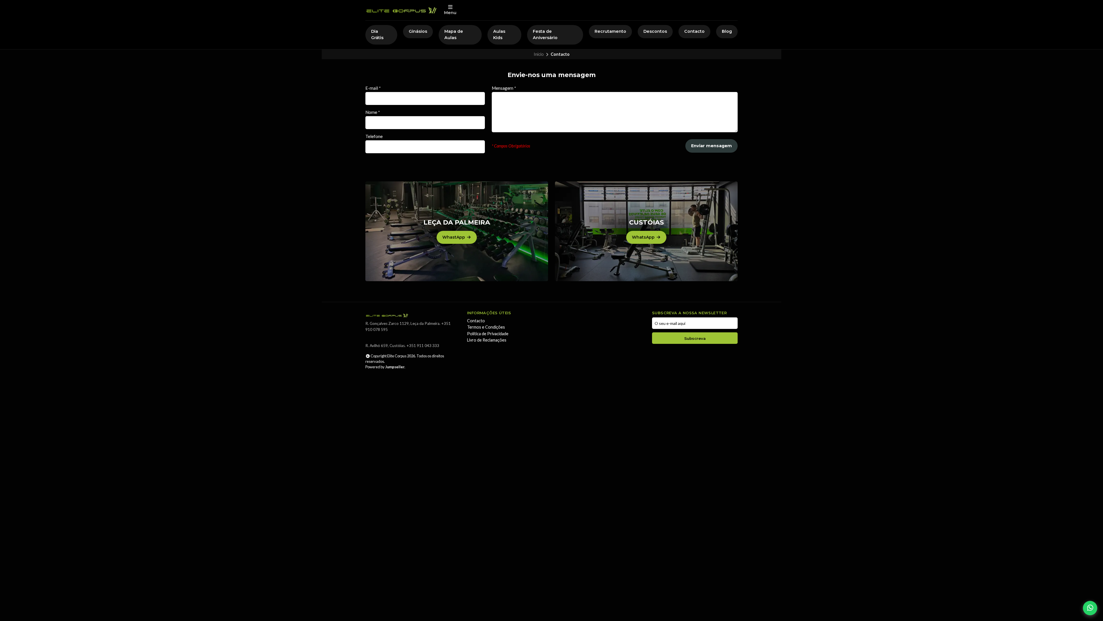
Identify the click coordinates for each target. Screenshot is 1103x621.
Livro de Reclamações (486, 340)
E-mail (373, 88)
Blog (727, 31)
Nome (372, 112)
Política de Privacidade (487, 334)
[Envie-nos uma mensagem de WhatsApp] (1090, 608)
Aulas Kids (499, 34)
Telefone (374, 136)
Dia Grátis (377, 34)
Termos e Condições (486, 327)
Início (539, 54)
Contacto (694, 31)
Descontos (655, 31)
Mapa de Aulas (453, 34)
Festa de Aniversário (545, 34)
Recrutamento (610, 31)
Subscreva (695, 338)
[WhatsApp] (646, 231)
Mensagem (504, 88)
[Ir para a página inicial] (401, 10)
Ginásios (418, 31)
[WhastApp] (456, 231)
